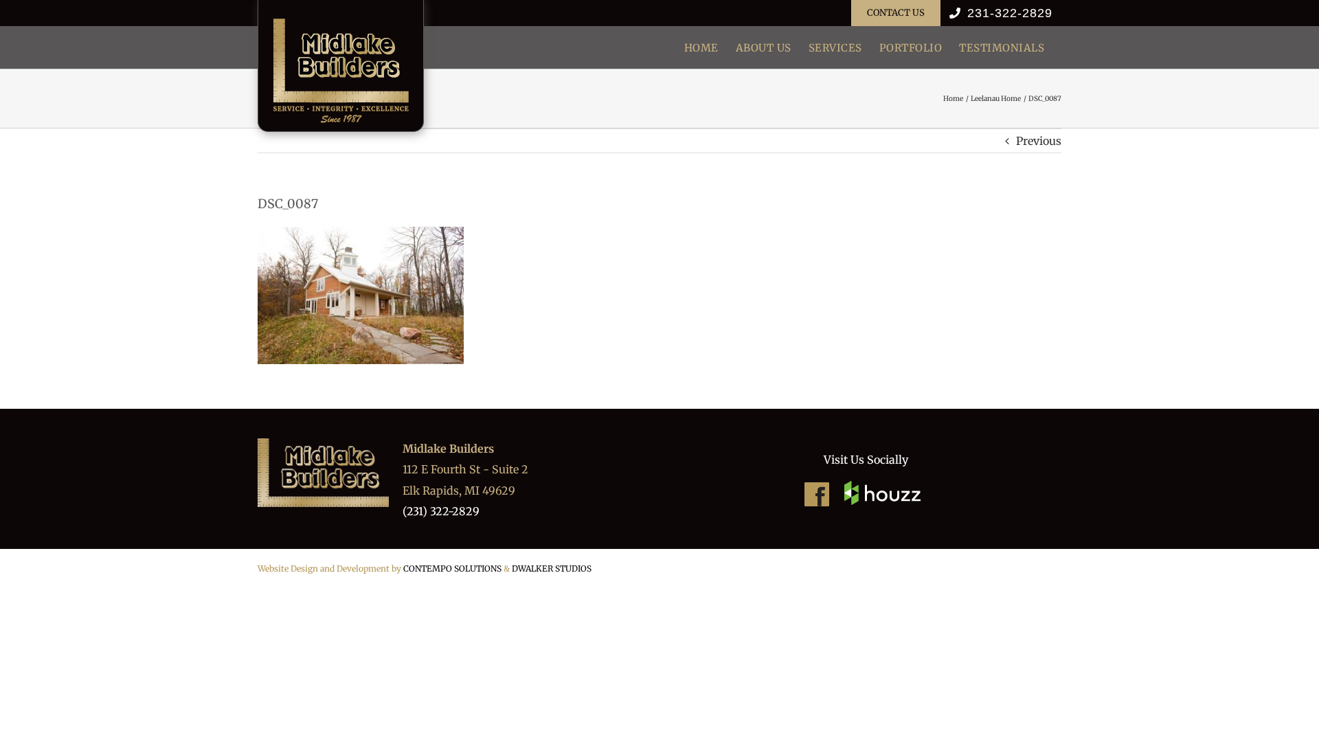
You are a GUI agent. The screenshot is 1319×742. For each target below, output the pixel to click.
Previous (1038, 141)
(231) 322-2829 (441, 511)
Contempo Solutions (452, 568)
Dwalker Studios (551, 568)
